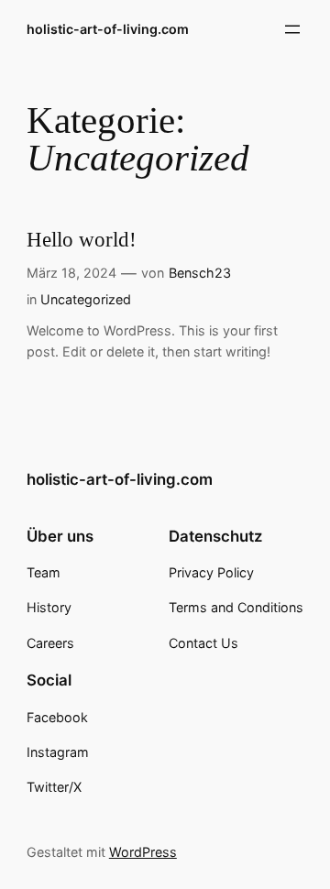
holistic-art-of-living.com (108, 29)
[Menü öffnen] (292, 29)
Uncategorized (85, 299)
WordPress (143, 852)
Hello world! (82, 239)
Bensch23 (200, 272)
